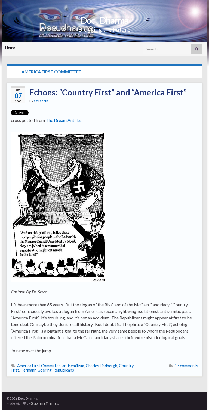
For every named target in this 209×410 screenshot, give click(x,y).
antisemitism (73, 365)
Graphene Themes (44, 403)
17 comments (186, 365)
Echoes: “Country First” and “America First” (108, 92)
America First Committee (39, 365)
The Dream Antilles (64, 120)
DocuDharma (104, 20)
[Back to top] (197, 398)
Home (10, 48)
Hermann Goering (36, 370)
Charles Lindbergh (101, 365)
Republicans (63, 370)
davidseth (41, 101)
